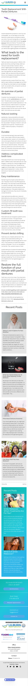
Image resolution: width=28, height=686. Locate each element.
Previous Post (4, 484)
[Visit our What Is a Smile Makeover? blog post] (14, 550)
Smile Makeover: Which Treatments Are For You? (14, 511)
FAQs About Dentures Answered (12, 418)
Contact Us (14, 616)
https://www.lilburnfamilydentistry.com (11, 293)
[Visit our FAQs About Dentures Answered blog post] (14, 408)
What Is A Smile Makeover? (11, 553)
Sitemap (16, 664)
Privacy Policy (12, 664)
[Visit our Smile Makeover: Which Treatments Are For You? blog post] (14, 507)
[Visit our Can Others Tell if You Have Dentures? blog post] (14, 449)
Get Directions (14, 589)
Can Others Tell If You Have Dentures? (11, 460)
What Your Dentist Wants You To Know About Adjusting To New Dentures (12, 376)
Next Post (24, 484)
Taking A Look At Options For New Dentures (13, 331)
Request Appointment (14, 602)
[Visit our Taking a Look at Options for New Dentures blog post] (14, 320)
